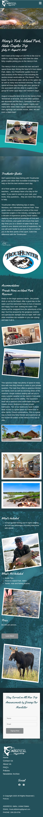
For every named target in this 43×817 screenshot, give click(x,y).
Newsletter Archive (11, 774)
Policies (6, 771)
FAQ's (5, 767)
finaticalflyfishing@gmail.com (19, 809)
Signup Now (14, 731)
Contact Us (8, 761)
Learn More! (10, 636)
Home (5, 757)
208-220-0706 (15, 812)
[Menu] (40, 3)
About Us (7, 764)
